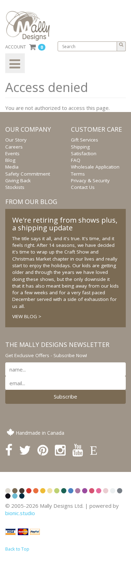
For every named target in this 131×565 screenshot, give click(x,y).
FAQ (75, 160)
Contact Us (83, 187)
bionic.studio (20, 513)
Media (12, 167)
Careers (14, 147)
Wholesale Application (95, 167)
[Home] (30, 26)
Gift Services (84, 140)
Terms (78, 174)
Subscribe (65, 396)
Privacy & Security (90, 180)
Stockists (14, 187)
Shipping (80, 147)
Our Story (16, 140)
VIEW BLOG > (26, 316)
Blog (10, 160)
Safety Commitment (27, 174)
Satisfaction (83, 153)
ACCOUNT (15, 47)
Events (12, 153)
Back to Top (17, 549)
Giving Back (18, 180)
